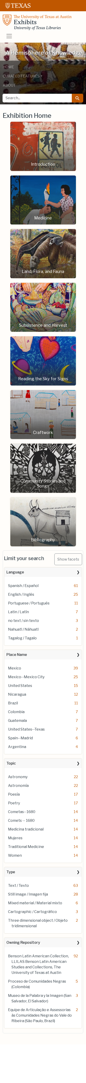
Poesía (14, 794)
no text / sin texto (23, 620)
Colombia (16, 712)
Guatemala (17, 720)
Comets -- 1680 (21, 820)
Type (10, 872)
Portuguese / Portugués (29, 603)
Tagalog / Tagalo (22, 638)
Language (15, 572)
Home (8, 67)
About (9, 85)
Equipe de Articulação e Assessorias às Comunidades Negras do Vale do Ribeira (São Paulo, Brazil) (40, 1015)
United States (20, 685)
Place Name (16, 654)
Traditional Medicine (26, 847)
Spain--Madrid (20, 738)
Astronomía (18, 785)
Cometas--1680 (21, 812)
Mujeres (15, 838)
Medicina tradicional (26, 829)
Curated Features (21, 76)
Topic (11, 763)
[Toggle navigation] (9, 36)
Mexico (14, 668)
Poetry (14, 803)
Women (15, 855)
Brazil (13, 703)
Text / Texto (18, 885)
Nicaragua (17, 694)
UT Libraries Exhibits (37, 22)
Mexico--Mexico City (26, 677)
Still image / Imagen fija (28, 894)
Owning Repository (23, 942)
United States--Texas (26, 729)
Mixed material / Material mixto (35, 903)
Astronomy (18, 777)
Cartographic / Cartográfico (32, 912)
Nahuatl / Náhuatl (23, 629)
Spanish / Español (23, 586)
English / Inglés (21, 594)
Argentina (17, 747)
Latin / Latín (18, 612)
